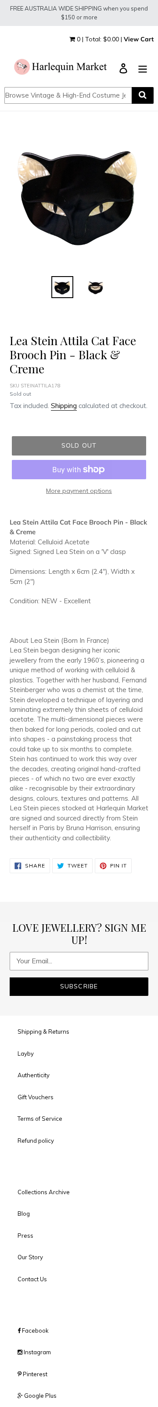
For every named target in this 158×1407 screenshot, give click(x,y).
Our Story (30, 1257)
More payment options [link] (79, 491)
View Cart (139, 39)
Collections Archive (44, 1192)
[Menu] (142, 67)
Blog (24, 1213)
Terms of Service (40, 1118)
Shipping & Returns (43, 1031)
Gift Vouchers (36, 1097)
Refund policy (36, 1140)
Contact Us (32, 1279)
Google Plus (40, 1395)
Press (25, 1235)
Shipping (64, 405)
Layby (26, 1053)
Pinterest (34, 1374)
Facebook (35, 1330)
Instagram (36, 1352)
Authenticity (34, 1075)
